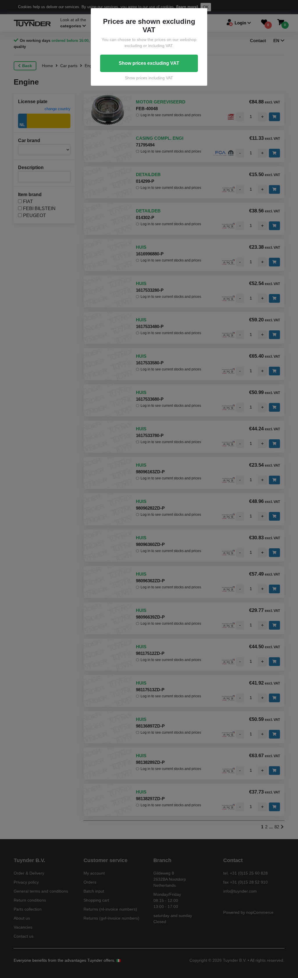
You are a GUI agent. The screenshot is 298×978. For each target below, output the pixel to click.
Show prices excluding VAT (149, 63)
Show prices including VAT (149, 78)
